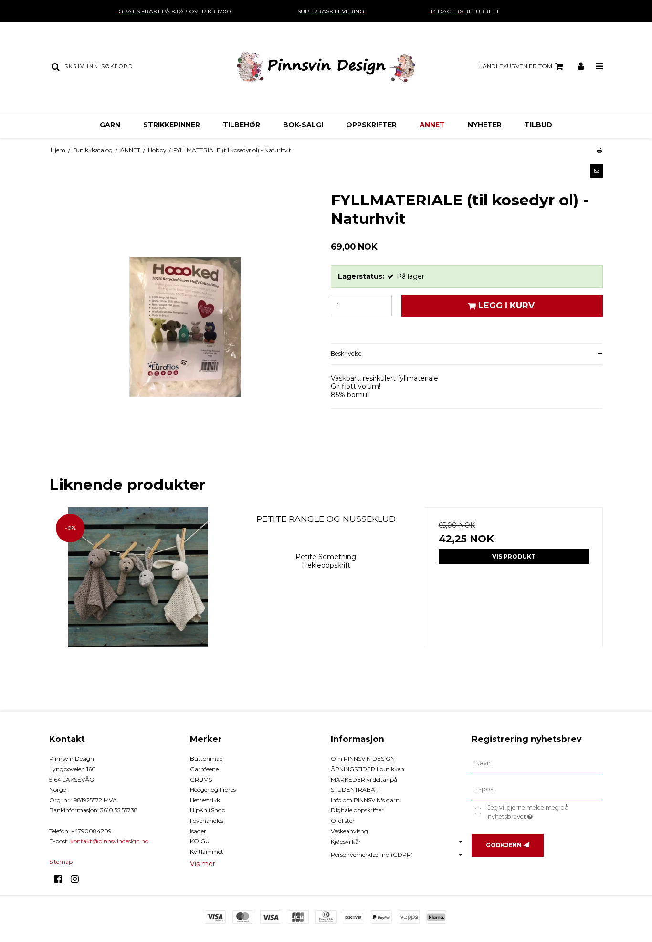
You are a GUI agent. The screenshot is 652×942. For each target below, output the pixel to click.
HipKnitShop (207, 810)
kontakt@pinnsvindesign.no (109, 841)
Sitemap (61, 861)
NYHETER (485, 124)
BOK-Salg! (303, 124)
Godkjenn (504, 844)
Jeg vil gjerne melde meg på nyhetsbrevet (544, 812)
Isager (198, 831)
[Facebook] (61, 879)
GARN (110, 124)
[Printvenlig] (599, 150)
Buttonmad (206, 758)
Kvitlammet (206, 851)
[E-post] (537, 789)
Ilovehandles (206, 820)
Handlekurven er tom (515, 66)
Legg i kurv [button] (506, 305)
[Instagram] (78, 879)
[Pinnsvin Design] (326, 66)
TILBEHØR (241, 124)
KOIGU (200, 841)
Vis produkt (514, 556)
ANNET (432, 124)
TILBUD (538, 124)
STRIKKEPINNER (171, 124)
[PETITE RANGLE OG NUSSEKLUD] (138, 596)
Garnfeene (204, 769)
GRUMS (201, 779)
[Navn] (537, 763)
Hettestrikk (205, 800)
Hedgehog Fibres (213, 789)
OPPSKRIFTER (371, 124)
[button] (596, 171)
